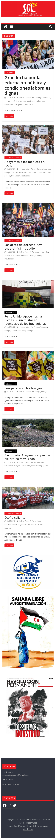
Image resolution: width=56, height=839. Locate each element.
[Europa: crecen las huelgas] (28, 353)
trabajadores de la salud (23, 104)
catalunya (38, 97)
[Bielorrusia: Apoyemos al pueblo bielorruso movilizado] (28, 420)
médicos (30, 101)
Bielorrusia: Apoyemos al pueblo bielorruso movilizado (27, 457)
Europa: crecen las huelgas (23, 388)
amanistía (8, 255)
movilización (9, 259)
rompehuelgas (27, 330)
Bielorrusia (8, 466)
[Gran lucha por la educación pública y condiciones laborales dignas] (28, 42)
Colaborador (24, 169)
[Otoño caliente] (28, 488)
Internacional (11, 312)
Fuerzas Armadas (40, 327)
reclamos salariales (35, 524)
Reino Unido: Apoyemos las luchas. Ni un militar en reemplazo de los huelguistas (25, 320)
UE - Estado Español (13, 158)
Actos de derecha (41, 252)
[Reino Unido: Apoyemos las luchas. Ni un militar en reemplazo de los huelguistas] (28, 281)
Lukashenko (25, 466)
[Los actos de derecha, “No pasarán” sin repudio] (28, 204)
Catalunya (9, 72)
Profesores (8, 104)
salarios (42, 172)
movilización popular (39, 466)
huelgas (23, 101)
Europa (37, 391)
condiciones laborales (42, 169)
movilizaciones (40, 101)
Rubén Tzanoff (25, 97)
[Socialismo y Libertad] (28, 2)
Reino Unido (16, 330)
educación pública (11, 101)
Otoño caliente (14, 517)
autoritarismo (39, 462)
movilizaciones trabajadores (15, 524)
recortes (35, 172)
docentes (46, 97)
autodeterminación (20, 255)
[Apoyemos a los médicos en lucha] (28, 127)
